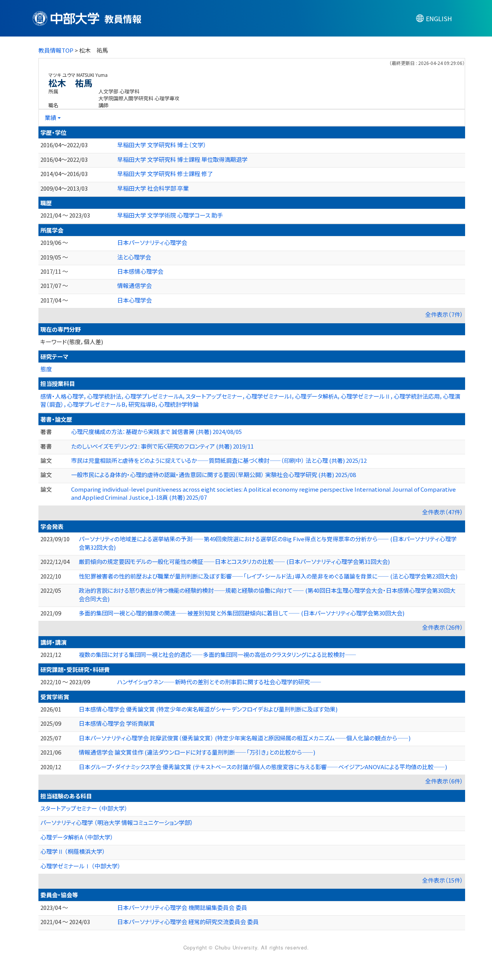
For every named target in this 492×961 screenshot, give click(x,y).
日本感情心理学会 (140, 271)
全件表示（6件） (444, 781)
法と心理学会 (134, 257)
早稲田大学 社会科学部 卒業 (153, 188)
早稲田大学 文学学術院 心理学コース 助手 (170, 215)
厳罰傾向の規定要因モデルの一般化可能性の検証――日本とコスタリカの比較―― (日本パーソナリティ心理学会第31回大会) (234, 561)
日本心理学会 (134, 300)
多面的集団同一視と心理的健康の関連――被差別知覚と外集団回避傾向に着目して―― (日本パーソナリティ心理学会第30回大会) (241, 613)
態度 (46, 369)
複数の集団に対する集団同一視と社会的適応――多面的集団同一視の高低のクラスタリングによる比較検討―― (217, 654)
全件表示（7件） (444, 314)
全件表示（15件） (442, 880)
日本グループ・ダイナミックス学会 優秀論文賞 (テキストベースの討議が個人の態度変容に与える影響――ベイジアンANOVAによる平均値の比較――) (263, 767)
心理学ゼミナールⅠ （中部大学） (80, 866)
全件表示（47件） (442, 512)
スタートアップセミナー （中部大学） (84, 808)
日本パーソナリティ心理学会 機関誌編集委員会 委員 (182, 907)
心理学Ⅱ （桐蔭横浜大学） (72, 851)
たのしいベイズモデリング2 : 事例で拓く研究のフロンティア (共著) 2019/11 (162, 446)
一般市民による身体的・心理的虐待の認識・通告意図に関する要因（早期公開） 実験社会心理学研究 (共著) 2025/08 (213, 475)
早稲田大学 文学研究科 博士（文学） (161, 145)
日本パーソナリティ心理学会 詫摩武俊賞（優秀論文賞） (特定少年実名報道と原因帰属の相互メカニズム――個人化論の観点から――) (245, 738)
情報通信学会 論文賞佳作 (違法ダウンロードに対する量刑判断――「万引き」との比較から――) (197, 752)
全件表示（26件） (442, 627)
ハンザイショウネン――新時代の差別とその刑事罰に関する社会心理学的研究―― (219, 682)
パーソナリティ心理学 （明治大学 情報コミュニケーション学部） (116, 822)
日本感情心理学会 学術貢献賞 (117, 723)
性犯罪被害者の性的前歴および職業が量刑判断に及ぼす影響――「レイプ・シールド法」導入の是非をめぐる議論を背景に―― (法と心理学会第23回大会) (268, 576)
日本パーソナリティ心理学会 (152, 242)
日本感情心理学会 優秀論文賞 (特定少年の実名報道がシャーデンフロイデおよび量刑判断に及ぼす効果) (208, 709)
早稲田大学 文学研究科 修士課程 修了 (165, 174)
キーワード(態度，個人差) (71, 342)
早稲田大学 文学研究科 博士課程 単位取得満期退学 (182, 159)
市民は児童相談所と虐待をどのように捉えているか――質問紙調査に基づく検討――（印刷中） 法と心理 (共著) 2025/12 (219, 460)
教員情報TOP (55, 50)
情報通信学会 (134, 285)
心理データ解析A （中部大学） (76, 837)
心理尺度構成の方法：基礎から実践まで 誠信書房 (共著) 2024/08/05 (156, 431)
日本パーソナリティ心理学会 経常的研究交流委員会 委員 (188, 922)
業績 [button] (50, 117)
